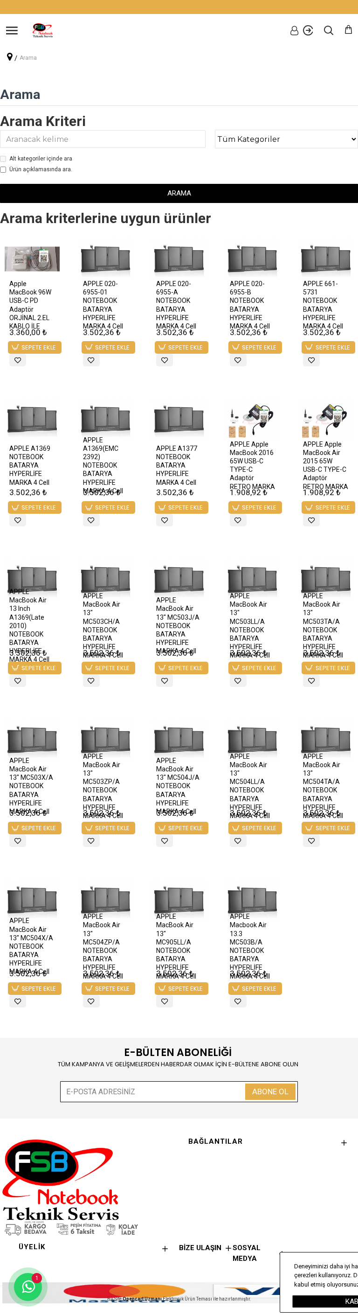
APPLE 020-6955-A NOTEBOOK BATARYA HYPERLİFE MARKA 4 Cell (176, 305)
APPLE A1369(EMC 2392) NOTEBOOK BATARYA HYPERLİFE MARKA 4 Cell (103, 465)
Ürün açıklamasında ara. (40, 169)
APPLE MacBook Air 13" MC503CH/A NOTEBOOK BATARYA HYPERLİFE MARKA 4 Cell (103, 625)
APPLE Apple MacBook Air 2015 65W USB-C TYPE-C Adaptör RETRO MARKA (325, 465)
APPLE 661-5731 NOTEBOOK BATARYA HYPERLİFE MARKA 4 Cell (323, 305)
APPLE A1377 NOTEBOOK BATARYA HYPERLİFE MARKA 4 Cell (176, 465)
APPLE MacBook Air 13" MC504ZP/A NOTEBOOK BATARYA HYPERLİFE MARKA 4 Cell (103, 946)
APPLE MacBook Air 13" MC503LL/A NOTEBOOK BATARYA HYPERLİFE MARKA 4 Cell (250, 625)
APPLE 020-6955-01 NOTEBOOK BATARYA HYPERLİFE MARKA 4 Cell (103, 305)
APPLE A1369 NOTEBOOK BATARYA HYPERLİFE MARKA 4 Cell (29, 465)
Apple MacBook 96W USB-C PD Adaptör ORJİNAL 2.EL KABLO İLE (30, 305)
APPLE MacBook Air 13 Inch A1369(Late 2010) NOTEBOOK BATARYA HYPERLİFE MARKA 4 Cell (29, 626)
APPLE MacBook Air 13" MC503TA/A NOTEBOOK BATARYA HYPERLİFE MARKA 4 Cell (323, 625)
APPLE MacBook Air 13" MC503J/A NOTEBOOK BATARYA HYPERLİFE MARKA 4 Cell (178, 625)
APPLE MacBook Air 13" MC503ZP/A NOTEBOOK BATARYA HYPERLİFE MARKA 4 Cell (103, 786)
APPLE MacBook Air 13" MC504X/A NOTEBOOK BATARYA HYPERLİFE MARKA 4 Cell (31, 946)
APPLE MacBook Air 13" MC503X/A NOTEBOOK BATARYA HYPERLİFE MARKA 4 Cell (31, 786)
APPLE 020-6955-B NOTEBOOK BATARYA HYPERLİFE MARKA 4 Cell (250, 305)
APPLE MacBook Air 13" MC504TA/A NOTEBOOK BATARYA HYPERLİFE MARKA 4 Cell (323, 786)
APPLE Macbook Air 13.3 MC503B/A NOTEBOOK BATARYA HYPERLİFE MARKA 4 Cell (250, 946)
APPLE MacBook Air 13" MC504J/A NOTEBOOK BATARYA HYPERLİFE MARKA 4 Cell (178, 786)
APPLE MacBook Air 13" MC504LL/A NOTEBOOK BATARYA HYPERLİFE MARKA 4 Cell (250, 786)
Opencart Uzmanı (142, 1298)
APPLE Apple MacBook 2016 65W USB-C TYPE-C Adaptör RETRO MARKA (252, 465)
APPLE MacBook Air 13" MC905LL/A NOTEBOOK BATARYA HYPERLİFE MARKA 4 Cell (176, 946)
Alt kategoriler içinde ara (40, 158)
